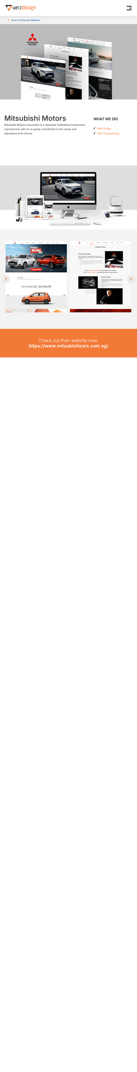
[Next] (131, 279)
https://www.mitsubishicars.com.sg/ (68, 346)
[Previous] (6, 279)
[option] (68, 279)
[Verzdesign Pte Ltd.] (20, 8)
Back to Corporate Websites (26, 20)
